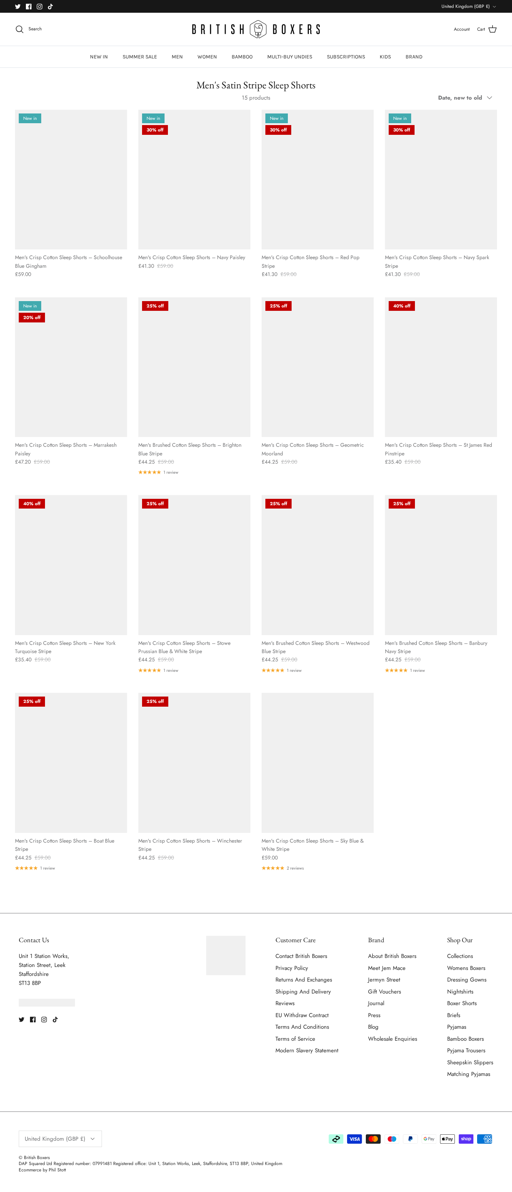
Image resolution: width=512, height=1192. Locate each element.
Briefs (453, 1015)
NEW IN (99, 57)
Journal (376, 1003)
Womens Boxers (466, 968)
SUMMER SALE (140, 57)
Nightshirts (460, 992)
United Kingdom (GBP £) (466, 6)
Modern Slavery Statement (306, 1050)
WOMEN (207, 57)
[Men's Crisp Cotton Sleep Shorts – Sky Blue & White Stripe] (318, 763)
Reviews (285, 1003)
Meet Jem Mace (387, 968)
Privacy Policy (291, 968)
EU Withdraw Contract (302, 1015)
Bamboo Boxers (465, 1039)
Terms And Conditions (302, 1027)
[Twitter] (18, 6)
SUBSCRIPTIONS (346, 57)
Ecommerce (30, 1170)
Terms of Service (295, 1039)
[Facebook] (28, 6)
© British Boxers (34, 1157)
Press (374, 1015)
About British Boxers (392, 956)
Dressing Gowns (467, 980)
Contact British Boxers (301, 956)
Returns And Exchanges (303, 980)
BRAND (414, 57)
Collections (460, 956)
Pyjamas (456, 1027)
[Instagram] (39, 6)
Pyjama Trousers (466, 1050)
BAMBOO (242, 57)
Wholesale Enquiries (392, 1039)
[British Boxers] (256, 29)
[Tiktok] (50, 6)
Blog (373, 1027)
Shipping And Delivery (303, 992)
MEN (177, 57)
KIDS (385, 57)
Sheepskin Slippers (470, 1062)
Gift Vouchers (384, 992)
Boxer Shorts (462, 1003)
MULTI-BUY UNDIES (289, 57)
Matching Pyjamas (468, 1074)
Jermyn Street (384, 980)
